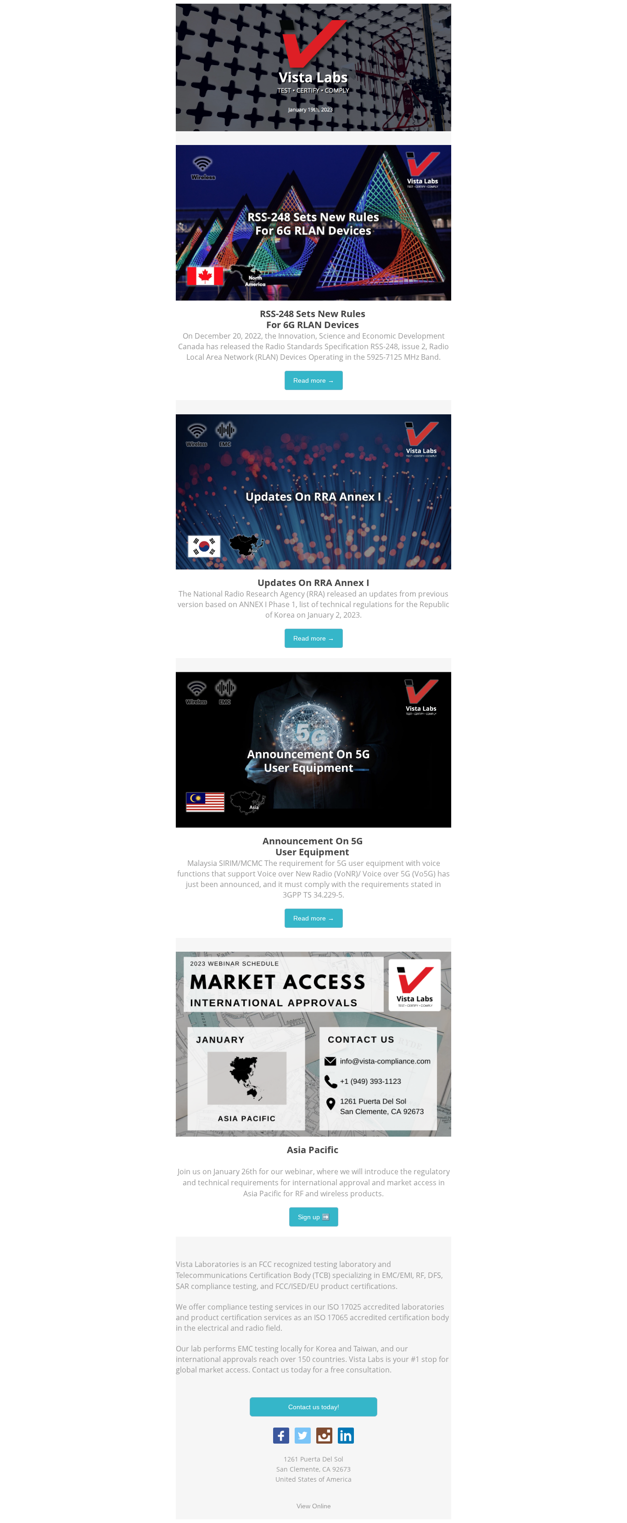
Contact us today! (313, 1407)
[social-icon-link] (281, 1436)
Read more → (313, 380)
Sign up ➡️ (314, 1217)
